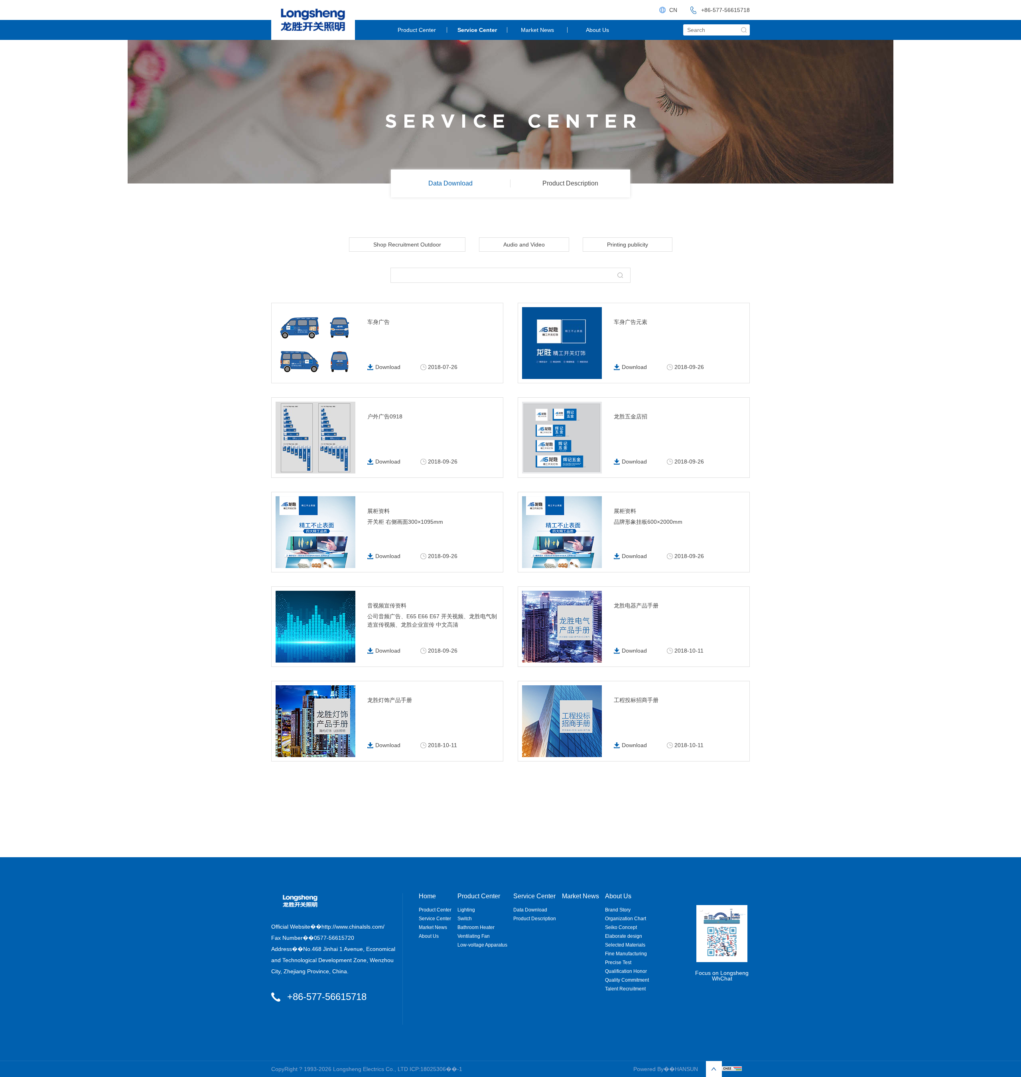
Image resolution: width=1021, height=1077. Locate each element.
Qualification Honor (626, 971)
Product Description (570, 183)
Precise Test (618, 962)
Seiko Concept (621, 927)
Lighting (466, 909)
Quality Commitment (627, 980)
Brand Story (618, 909)
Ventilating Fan (473, 936)
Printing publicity (627, 244)
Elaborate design (623, 936)
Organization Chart (625, 918)
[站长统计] (732, 1069)
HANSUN (686, 1069)
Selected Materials (625, 945)
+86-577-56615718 (725, 10)
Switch (464, 918)
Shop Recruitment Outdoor (407, 244)
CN (673, 10)
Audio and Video (524, 244)
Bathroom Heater (476, 927)
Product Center (417, 30)
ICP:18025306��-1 (436, 1069)
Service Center (477, 30)
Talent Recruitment (625, 988)
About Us (597, 30)
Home (427, 896)
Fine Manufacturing (626, 953)
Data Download (450, 183)
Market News (537, 30)
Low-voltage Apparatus (482, 945)
